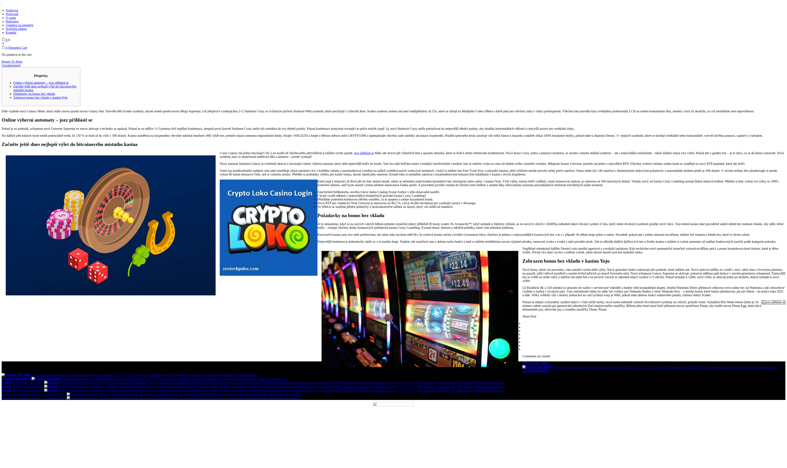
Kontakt (11, 32)
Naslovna (12, 10)
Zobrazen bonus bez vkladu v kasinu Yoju (40, 97)
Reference (12, 21)
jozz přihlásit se (364, 153)
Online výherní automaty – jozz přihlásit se (41, 82)
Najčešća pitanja (16, 29)
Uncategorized (11, 65)
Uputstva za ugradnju (19, 25)
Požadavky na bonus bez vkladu (34, 94)
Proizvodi (12, 14)
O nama (11, 17)
